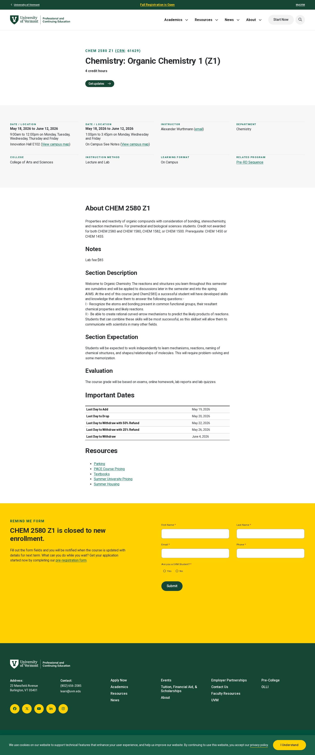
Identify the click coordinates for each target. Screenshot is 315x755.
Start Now (280, 20)
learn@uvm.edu (70, 691)
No (181, 571)
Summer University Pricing (113, 479)
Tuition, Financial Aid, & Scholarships (179, 689)
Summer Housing (106, 484)
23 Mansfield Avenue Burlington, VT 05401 (24, 688)
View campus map (55, 144)
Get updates (96, 83)
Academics (173, 20)
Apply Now (119, 680)
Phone (240, 544)
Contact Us (219, 687)
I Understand (289, 745)
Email (164, 544)
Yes (169, 571)
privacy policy (259, 745)
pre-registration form (71, 560)
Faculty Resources (225, 693)
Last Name (243, 525)
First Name (167, 525)
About (251, 20)
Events (166, 680)
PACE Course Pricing (109, 469)
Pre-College (270, 680)
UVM (215, 700)
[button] (300, 19)
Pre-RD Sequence (249, 162)
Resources (203, 20)
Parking (99, 464)
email (199, 129)
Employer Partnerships (229, 680)
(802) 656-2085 (70, 685)
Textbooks (102, 474)
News (229, 20)
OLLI (264, 687)
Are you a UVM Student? (175, 564)
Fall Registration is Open (157, 4)
